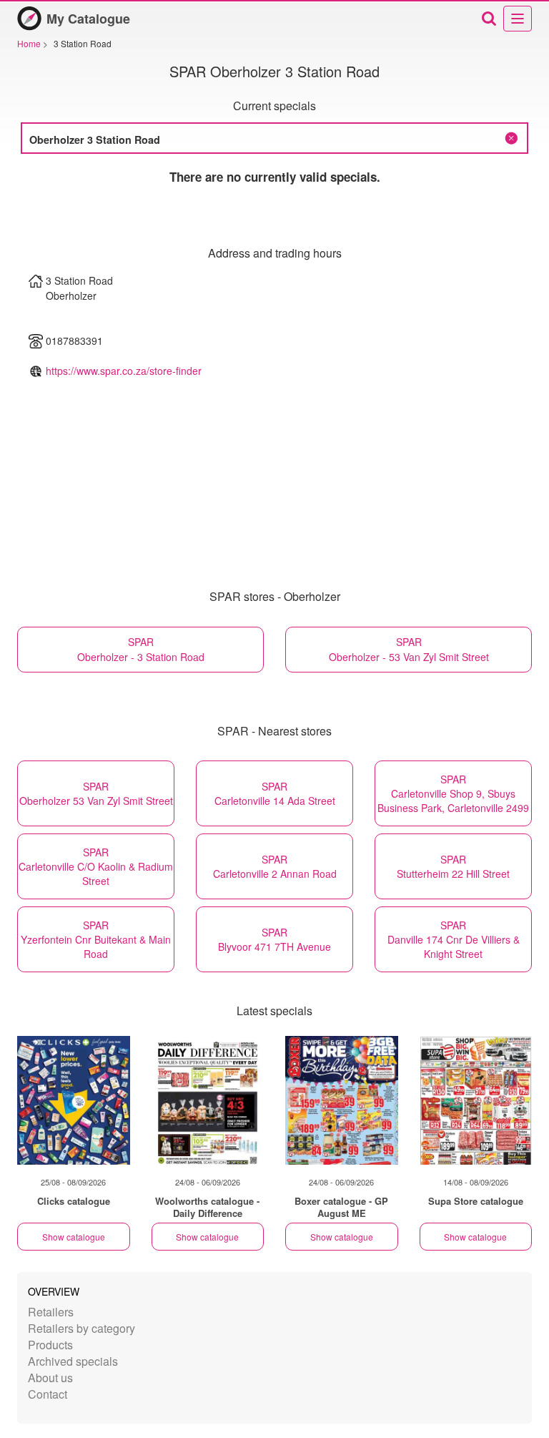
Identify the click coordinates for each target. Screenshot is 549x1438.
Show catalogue (73, 1237)
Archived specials (73, 1361)
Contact (47, 1394)
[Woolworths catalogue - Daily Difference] (208, 1100)
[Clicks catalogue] (73, 1100)
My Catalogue (88, 18)
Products (50, 1344)
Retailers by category (81, 1328)
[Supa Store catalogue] (476, 1100)
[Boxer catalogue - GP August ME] (341, 1100)
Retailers (51, 1312)
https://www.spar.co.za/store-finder (124, 370)
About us (50, 1377)
